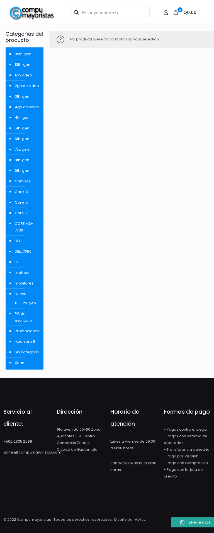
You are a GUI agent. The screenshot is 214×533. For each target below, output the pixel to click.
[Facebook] (170, 519)
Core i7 (21, 213)
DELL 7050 (23, 251)
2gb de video (27, 85)
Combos (23, 181)
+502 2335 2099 (17, 441)
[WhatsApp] (163, 519)
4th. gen (22, 117)
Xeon (19, 362)
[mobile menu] (203, 12)
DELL (18, 240)
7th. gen (22, 149)
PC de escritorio (23, 317)
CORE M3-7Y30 (24, 227)
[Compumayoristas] (32, 12)
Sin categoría (27, 352)
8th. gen (22, 160)
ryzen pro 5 (25, 341)
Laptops (22, 272)
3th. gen (22, 96)
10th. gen (22, 64)
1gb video (23, 75)
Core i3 (21, 191)
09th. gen (23, 54)
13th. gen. (28, 303)
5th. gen (22, 128)
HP (17, 262)
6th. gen (22, 138)
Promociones (27, 331)
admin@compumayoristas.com (32, 452)
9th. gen (22, 170)
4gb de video (27, 107)
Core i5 (21, 202)
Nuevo (20, 293)
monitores (24, 283)
